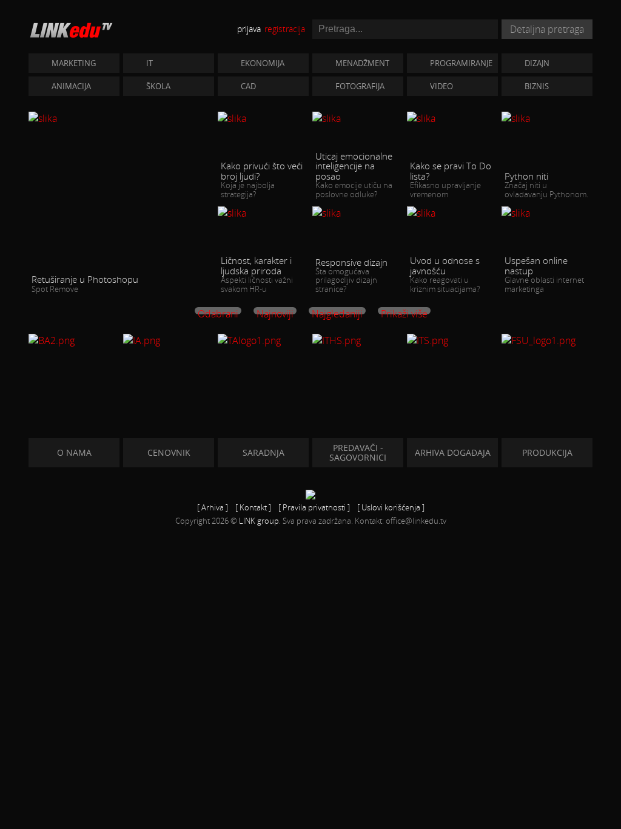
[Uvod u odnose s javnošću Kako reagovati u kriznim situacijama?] (452, 212)
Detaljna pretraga (547, 29)
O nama (74, 452)
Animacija (71, 86)
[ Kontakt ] (253, 507)
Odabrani (218, 310)
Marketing (74, 63)
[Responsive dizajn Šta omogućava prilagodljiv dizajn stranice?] (357, 212)
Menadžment (362, 63)
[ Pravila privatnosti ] (314, 507)
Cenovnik (168, 452)
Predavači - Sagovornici (357, 452)
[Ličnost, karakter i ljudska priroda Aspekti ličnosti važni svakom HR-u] (263, 212)
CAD (248, 86)
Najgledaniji (337, 310)
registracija (284, 29)
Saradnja (263, 452)
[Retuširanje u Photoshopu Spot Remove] (121, 117)
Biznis (537, 86)
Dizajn (537, 63)
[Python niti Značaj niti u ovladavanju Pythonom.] (547, 117)
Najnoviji (275, 310)
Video (441, 86)
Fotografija (359, 86)
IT (149, 63)
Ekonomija (262, 63)
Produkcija (547, 452)
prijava (249, 29)
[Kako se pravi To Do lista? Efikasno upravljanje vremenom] (452, 117)
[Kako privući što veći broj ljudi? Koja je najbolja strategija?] (263, 117)
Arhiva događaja (453, 452)
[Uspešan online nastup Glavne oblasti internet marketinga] (547, 212)
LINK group (259, 520)
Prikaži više (404, 310)
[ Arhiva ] (212, 507)
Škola (158, 86)
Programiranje (461, 63)
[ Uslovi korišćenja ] (391, 507)
